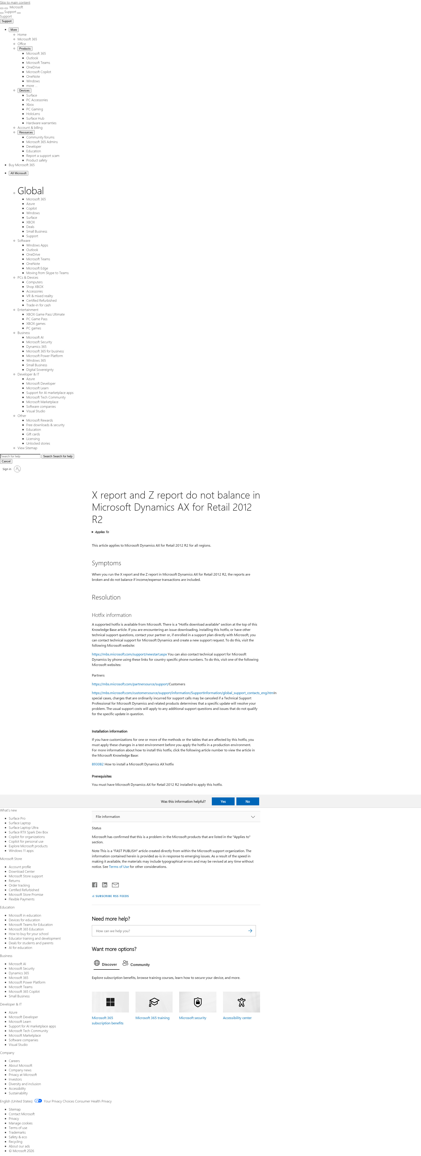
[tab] (107, 964)
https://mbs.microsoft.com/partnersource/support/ (130, 684)
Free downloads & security (45, 424)
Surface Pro (17, 818)
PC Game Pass (36, 318)
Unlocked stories (38, 443)
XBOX (30, 222)
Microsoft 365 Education (26, 929)
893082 (98, 764)
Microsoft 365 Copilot (24, 991)
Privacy (14, 1118)
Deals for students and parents (31, 943)
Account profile (20, 866)
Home (22, 34)
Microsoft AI (35, 337)
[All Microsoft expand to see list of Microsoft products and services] (2, 8)
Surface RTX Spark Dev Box (28, 832)
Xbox (30, 104)
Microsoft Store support (26, 876)
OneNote (33, 76)
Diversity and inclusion (25, 1083)
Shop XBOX (34, 286)
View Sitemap (27, 447)
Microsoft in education (25, 915)
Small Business (36, 231)
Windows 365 (36, 360)
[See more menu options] (2, 13)
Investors (15, 1079)
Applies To (102, 532)
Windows (33, 81)
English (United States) (16, 1101)
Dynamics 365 (36, 346)
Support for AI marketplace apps (49, 392)
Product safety (36, 160)
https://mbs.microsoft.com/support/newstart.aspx (129, 654)
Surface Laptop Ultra (23, 827)
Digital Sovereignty (40, 369)
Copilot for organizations (27, 836)
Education (33, 151)
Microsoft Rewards (39, 420)
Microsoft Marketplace (42, 401)
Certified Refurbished (41, 300)
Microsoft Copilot (38, 71)
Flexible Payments (21, 899)
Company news (20, 1070)
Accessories (34, 291)
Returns (14, 880)
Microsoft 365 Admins (42, 141)
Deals (30, 226)
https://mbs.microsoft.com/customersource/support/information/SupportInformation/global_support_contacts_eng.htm (183, 692)
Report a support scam (42, 155)
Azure (30, 203)
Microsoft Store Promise (26, 894)
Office (22, 43)
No (248, 801)
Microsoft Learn (37, 388)
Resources (26, 132)
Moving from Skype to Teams (47, 272)
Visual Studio (35, 411)
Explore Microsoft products (28, 846)
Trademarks (17, 1132)
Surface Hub (35, 118)
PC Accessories (37, 99)
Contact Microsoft (22, 1113)
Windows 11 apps (21, 850)
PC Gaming (34, 109)
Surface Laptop (20, 822)
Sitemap (15, 1109)
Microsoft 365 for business (45, 351)
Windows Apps (37, 245)
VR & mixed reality (39, 295)
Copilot (31, 208)
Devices (24, 90)
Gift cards (33, 434)
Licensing (33, 438)
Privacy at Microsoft (23, 1074)
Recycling (15, 1141)
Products (25, 48)
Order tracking (19, 885)
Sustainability (18, 1093)
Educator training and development (35, 938)
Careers (14, 1060)
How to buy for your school (28, 933)
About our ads (19, 1146)
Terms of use (18, 1127)
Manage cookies (20, 1123)
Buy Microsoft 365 (22, 164)
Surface (31, 95)
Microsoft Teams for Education (31, 924)
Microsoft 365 (27, 39)
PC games (33, 328)
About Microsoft (20, 1065)
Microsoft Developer (40, 383)
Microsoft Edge (37, 268)
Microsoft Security (39, 341)
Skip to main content (15, 2)
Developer (33, 146)
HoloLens (33, 113)
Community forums (40, 137)
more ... (31, 85)
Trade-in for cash (38, 305)
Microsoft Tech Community (46, 397)
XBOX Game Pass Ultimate (45, 314)
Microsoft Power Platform (44, 355)
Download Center (22, 871)
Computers (34, 282)
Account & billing (30, 127)
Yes (223, 801)
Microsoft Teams (38, 62)
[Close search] (6, 8)
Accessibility (17, 1088)
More (14, 29)
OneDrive (33, 67)
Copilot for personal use (26, 841)
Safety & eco (18, 1136)
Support (7, 21)
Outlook (32, 58)
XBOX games (35, 323)
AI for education (20, 947)
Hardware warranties (41, 122)
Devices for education (24, 919)
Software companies (41, 406)
